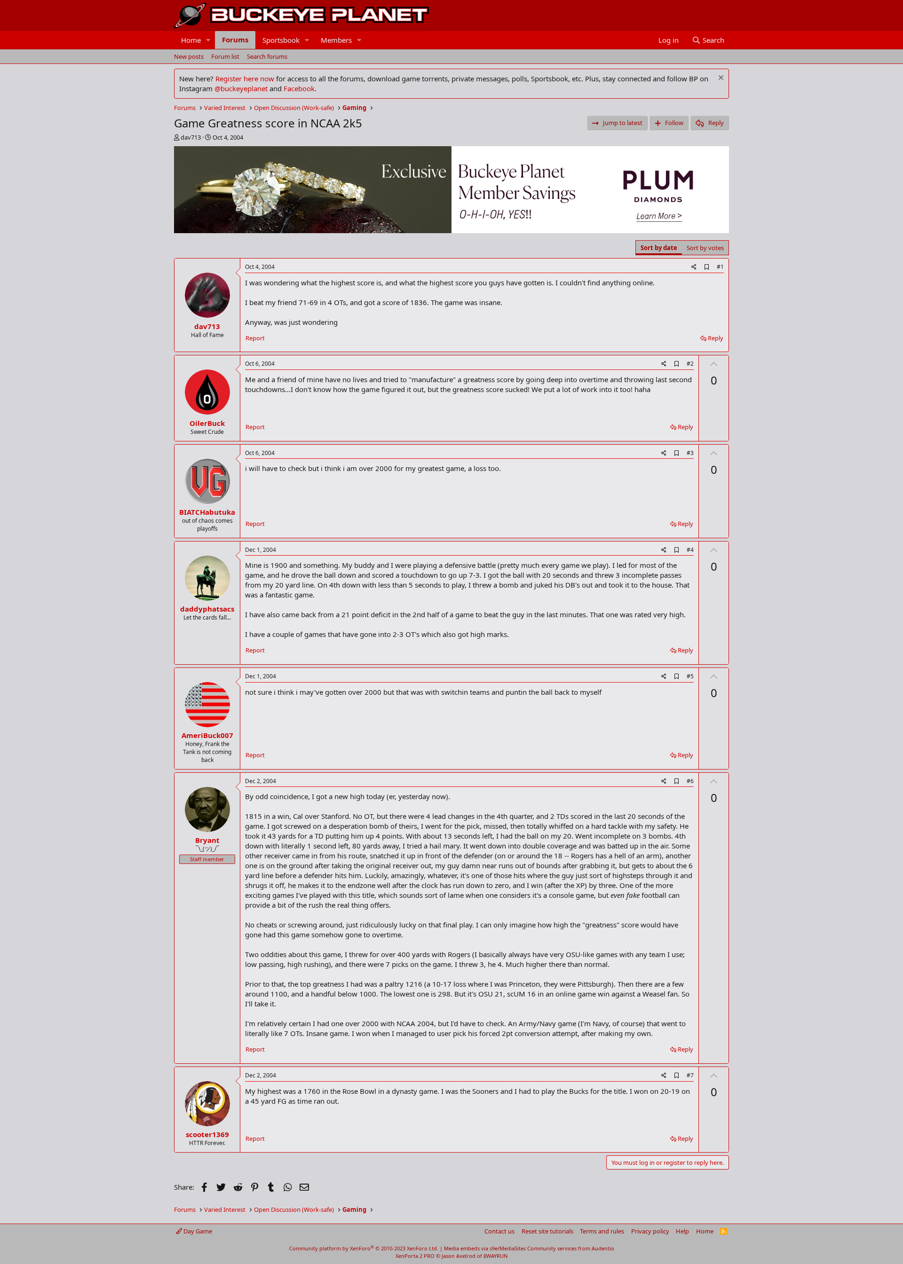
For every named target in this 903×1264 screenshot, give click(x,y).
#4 (690, 550)
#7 (690, 1075)
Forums (235, 39)
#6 (690, 781)
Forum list (225, 56)
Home (191, 40)
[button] (208, 40)
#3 (690, 453)
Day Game (197, 1231)
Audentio (603, 1248)
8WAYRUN (495, 1255)
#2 (690, 364)
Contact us (499, 1231)
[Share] (694, 267)
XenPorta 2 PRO (415, 1255)
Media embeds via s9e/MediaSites (485, 1248)
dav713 (191, 137)
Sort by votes (705, 247)
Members (336, 40)
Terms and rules (602, 1231)
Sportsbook (281, 40)
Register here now (244, 78)
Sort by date (659, 247)
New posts (189, 56)
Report (255, 338)
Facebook (299, 88)
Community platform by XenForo (363, 1248)
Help (682, 1231)
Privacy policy (650, 1231)
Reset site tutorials (547, 1231)
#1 (720, 267)
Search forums (267, 56)
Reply (715, 338)
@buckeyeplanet (241, 88)
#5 (690, 676)
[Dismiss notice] (720, 79)
